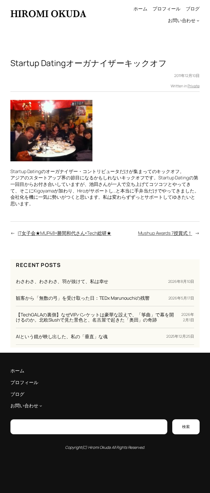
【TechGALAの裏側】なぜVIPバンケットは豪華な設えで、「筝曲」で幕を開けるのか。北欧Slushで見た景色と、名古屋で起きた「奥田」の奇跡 (95, 317)
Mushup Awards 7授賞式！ (165, 233)
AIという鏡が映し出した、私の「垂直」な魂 (62, 336)
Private (193, 85)
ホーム (140, 8)
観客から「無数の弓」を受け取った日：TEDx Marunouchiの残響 (82, 298)
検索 (186, 426)
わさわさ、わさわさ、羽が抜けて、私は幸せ (62, 281)
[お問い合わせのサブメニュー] (198, 20)
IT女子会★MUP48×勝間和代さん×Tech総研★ (64, 233)
